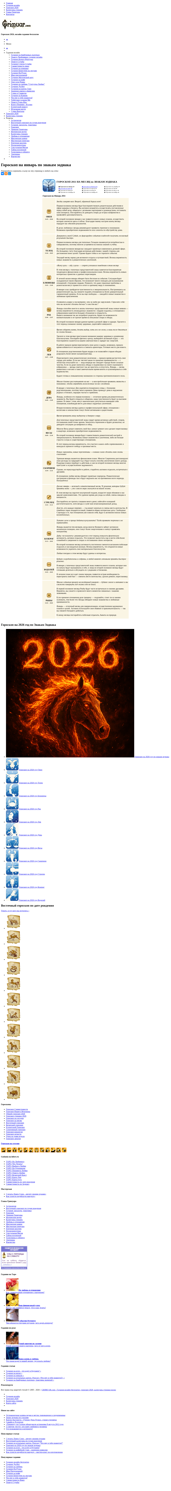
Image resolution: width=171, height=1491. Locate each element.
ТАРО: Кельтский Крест (16, 1175)
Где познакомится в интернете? (19, 1429)
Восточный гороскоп (15, 1123)
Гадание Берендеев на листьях (24, 71)
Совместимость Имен (15, 1480)
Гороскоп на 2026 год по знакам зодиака (152, 757)
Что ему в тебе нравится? (22, 98)
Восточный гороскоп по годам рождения (28, 123)
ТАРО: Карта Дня (13, 1177)
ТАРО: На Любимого (15, 1162)
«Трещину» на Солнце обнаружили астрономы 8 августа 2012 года (34, 1424)
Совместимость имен (20, 66)
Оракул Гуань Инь (19, 102)
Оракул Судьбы (17, 62)
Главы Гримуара (13, 12)
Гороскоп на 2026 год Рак (30, 809)
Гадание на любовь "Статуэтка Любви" (28, 84)
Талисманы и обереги (20, 152)
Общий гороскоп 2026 (15, 1114)
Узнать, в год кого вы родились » (15, 911)
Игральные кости (18, 109)
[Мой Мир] (9, 173)
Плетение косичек (19, 143)
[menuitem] (88, 5)
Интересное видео (19, 132)
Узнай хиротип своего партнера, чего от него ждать (28, 1345)
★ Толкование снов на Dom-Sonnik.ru (14, 1268)
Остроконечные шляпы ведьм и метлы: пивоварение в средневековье (35, 1415)
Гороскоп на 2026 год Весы (30, 848)
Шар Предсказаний (14, 1471)
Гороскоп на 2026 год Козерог (32, 887)
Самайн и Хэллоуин (14, 1422)
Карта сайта (11, 1403)
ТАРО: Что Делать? (14, 1164)
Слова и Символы (19, 93)
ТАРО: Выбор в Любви (16, 1166)
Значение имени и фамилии (23, 91)
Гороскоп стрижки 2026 (16, 1116)
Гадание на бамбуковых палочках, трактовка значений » (30, 1380)
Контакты (10, 14)
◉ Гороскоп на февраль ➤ (89, 186)
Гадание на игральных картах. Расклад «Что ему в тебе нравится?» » (35, 1378)
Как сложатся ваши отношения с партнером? (25, 1291)
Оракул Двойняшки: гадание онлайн (26, 57)
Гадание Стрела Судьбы (21, 64)
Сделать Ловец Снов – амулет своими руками (25, 1439)
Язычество (15, 156)
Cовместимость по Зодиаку (17, 1184)
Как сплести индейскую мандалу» (20, 1196)
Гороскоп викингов (14, 1132)
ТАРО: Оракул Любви (15, 1173)
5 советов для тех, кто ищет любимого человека (26, 1427)
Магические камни (19, 138)
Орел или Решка (18, 82)
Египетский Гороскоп (15, 1127)
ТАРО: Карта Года (14, 1180)
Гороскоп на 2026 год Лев (30, 822)
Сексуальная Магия (19, 147)
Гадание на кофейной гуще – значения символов (27, 1450)
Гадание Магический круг (22, 77)
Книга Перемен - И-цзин (21, 104)
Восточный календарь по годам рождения (24, 1441)
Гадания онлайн (13, 5)
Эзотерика (15, 154)
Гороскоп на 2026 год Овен (30, 770)
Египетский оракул (19, 107)
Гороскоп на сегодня (15, 1118)
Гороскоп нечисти (13, 1134)
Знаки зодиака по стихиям (17, 1418)
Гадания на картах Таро (21, 89)
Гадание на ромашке (20, 68)
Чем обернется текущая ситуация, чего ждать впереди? (29, 1322)
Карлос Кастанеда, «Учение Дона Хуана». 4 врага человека (31, 1420)
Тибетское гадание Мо (20, 100)
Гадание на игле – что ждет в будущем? (23, 1448)
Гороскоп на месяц (14, 1121)
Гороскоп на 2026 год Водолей (32, 900)
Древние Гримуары (19, 129)
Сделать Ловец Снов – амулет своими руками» (26, 1194)
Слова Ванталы (17, 111)
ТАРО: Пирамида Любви (17, 1171)
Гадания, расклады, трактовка (24, 125)
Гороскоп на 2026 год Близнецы (32, 796)
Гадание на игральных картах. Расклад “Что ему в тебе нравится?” (34, 1443)
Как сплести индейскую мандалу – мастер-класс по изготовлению (34, 1452)
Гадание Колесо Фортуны (22, 59)
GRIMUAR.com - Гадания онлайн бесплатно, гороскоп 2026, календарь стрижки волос (79, 1390)
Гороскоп (15, 127)
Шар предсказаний (19, 75)
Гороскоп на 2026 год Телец (31, 783)
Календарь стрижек (14, 10)
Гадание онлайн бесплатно (17, 1462)
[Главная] (17, 29)
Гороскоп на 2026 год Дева (30, 835)
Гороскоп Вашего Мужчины (18, 1111)
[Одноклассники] (6, 173)
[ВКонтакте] (2, 173)
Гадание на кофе (18, 80)
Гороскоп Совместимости (17, 1109)
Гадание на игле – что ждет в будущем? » (23, 1371)
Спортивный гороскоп (15, 1130)
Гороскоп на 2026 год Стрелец (32, 874)
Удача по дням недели (15, 1136)
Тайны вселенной (18, 150)
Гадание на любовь (14, 1467)
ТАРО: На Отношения (15, 1168)
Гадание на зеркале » (15, 1375)
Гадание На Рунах (19, 73)
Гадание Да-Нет (18, 86)
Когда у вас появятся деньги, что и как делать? (26, 1306)
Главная (9, 3)
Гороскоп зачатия (13, 1139)
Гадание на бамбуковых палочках (25, 55)
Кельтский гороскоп (14, 1125)
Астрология (16, 120)
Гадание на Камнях (19, 95)
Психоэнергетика (18, 145)
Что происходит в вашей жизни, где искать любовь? (28, 1360)
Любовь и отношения (20, 136)
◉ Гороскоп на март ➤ (65, 188)
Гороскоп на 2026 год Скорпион (32, 861)
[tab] (88, 12)
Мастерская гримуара (20, 141)
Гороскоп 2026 (12, 8)
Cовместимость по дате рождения (20, 1182)
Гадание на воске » (14, 1373)
